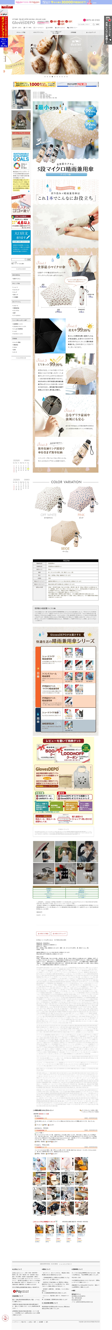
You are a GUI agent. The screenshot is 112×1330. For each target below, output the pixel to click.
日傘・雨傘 (54, 97)
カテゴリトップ (36, 92)
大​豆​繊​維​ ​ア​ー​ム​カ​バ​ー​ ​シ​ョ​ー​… (60, 1236)
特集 (41, 95)
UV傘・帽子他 (48, 95)
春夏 (44, 95)
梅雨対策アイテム (43, 93)
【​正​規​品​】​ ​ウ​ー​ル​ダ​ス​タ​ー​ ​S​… (81, 1236)
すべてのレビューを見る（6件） (90, 1110)
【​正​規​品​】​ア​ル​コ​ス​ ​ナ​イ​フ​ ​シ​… (39, 1236)
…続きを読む (70, 1139)
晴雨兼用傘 (42, 92)
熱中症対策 (48, 96)
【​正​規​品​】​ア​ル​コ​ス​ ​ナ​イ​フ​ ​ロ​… (50, 1236)
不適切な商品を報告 (61, 940)
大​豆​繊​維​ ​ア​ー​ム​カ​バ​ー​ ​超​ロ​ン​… (70, 1236)
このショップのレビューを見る (91, 1111)
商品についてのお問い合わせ (45, 940)
